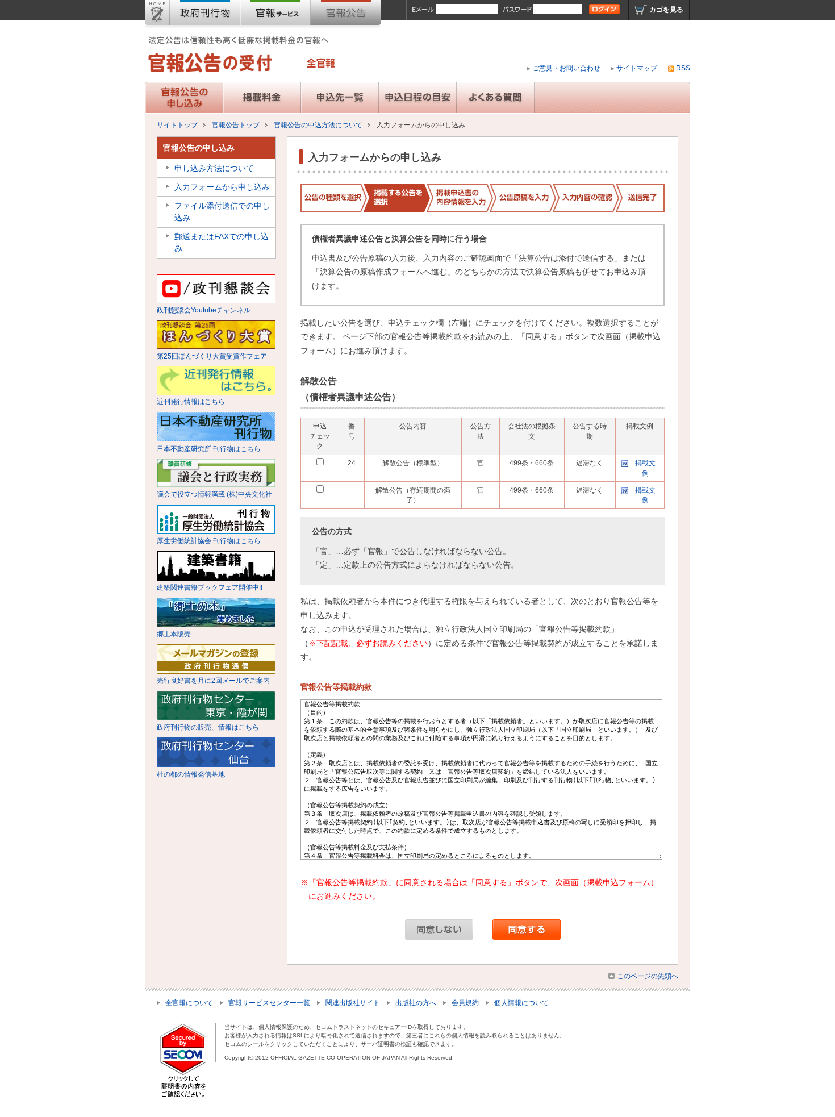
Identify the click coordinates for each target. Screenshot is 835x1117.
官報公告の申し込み (199, 147)
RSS (683, 68)
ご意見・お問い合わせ (566, 68)
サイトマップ (636, 68)
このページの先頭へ (647, 976)
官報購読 (275, 15)
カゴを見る (666, 10)
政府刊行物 (205, 15)
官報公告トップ (236, 125)
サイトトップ (157, 15)
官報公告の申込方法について (318, 125)
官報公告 (346, 15)
